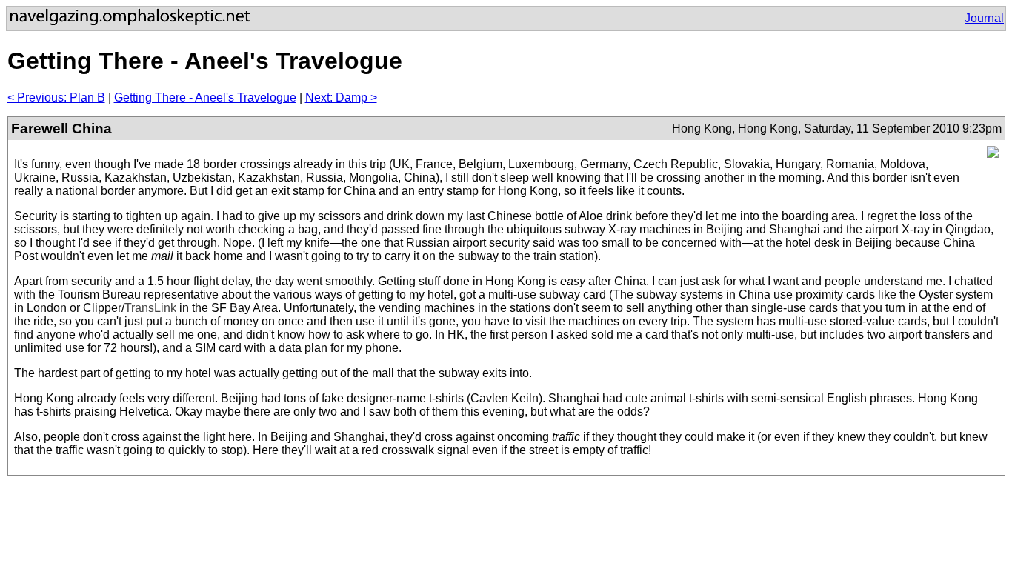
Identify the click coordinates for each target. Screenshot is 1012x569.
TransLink (150, 308)
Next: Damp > (341, 97)
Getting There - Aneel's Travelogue (205, 97)
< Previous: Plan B (56, 97)
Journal (984, 18)
